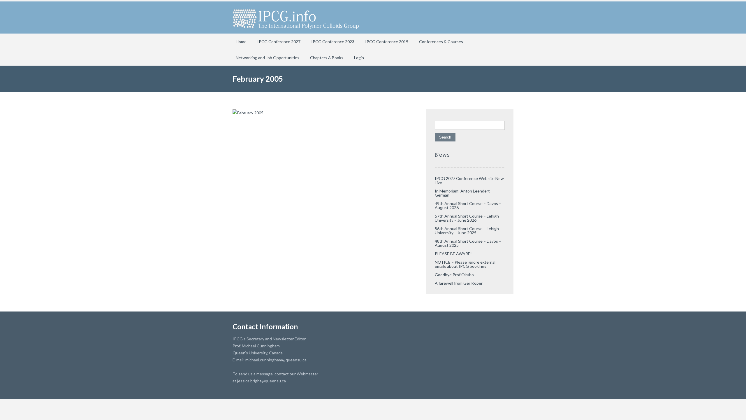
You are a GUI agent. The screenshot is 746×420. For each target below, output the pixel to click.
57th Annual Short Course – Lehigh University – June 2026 (467, 218)
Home (241, 41)
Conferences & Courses (441, 41)
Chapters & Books (326, 57)
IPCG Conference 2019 (386, 41)
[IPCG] (296, 17)
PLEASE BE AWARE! (453, 253)
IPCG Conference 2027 (278, 41)
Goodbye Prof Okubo (454, 274)
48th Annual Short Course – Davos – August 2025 (468, 243)
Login (359, 57)
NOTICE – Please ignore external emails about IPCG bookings (465, 264)
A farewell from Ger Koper (459, 283)
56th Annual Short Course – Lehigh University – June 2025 (467, 230)
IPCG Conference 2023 (332, 41)
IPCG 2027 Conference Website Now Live (469, 180)
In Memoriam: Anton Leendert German (462, 192)
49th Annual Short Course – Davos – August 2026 (468, 205)
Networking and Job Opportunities (267, 57)
